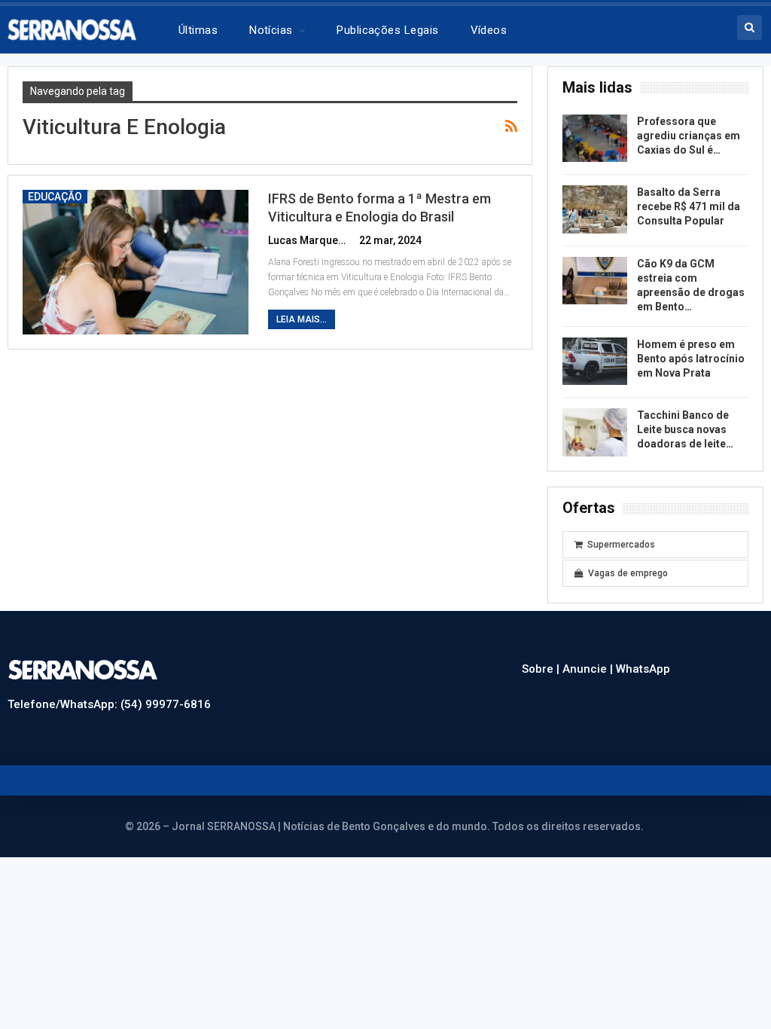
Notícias (271, 30)
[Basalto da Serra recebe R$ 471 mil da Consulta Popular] (594, 209)
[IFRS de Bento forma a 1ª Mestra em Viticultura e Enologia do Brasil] (135, 262)
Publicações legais (387, 30)
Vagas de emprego (628, 573)
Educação (55, 197)
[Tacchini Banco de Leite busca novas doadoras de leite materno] (594, 432)
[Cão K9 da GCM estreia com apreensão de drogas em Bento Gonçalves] (594, 281)
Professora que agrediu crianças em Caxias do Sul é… (688, 135)
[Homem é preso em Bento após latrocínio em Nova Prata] (594, 361)
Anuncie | (589, 669)
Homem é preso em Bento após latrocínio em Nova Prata (691, 358)
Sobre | (542, 669)
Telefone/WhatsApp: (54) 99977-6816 (109, 704)
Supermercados (621, 544)
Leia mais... (301, 319)
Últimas (198, 30)
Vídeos (489, 30)
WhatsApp (643, 669)
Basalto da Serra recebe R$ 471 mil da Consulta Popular (688, 206)
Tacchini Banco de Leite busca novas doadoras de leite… (685, 429)
